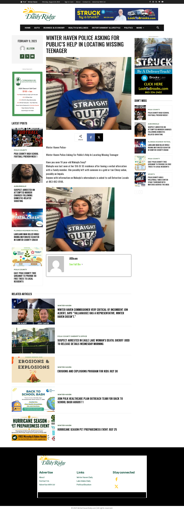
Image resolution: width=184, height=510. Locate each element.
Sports (151, 174)
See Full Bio (75, 264)
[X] (156, 2)
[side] (153, 66)
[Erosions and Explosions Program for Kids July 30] (33, 370)
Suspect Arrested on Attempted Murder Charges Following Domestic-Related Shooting (24, 195)
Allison (30, 48)
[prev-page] (136, 192)
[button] (158, 28)
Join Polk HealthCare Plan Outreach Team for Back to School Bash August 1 (90, 400)
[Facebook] (150, 2)
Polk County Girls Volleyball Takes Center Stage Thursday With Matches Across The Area (158, 181)
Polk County (20, 150)
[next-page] (140, 192)
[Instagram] (153, 2)
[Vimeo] (159, 2)
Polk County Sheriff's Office (72, 336)
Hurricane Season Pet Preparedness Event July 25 (87, 429)
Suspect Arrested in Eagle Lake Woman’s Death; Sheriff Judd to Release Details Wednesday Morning (94, 342)
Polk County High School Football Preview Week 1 (26, 155)
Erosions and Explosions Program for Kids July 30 (88, 371)
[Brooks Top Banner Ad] (116, 14)
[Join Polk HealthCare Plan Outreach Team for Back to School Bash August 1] (33, 399)
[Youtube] (162, 2)
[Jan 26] (27, 94)
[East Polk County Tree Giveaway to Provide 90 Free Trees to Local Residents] (27, 256)
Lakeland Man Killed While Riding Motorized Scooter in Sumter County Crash (26, 237)
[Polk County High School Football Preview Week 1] (27, 137)
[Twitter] (116, 486)
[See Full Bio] (82, 264)
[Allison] (23, 48)
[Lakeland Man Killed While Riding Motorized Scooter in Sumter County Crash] (27, 218)
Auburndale (20, 186)
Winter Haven (64, 305)
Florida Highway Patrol (26, 230)
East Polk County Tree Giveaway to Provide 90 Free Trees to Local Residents (25, 277)
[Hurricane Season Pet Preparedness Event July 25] (33, 428)
